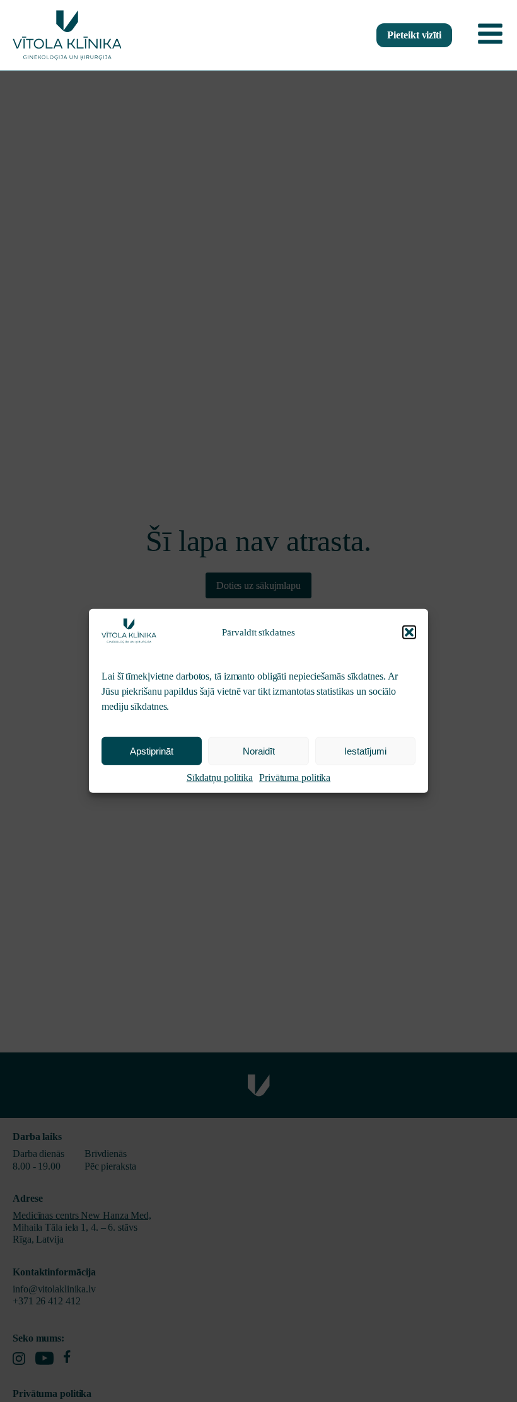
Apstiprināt (151, 751)
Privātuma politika (294, 777)
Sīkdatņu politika (220, 777)
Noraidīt (259, 751)
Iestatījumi (365, 751)
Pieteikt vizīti (414, 35)
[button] (409, 632)
